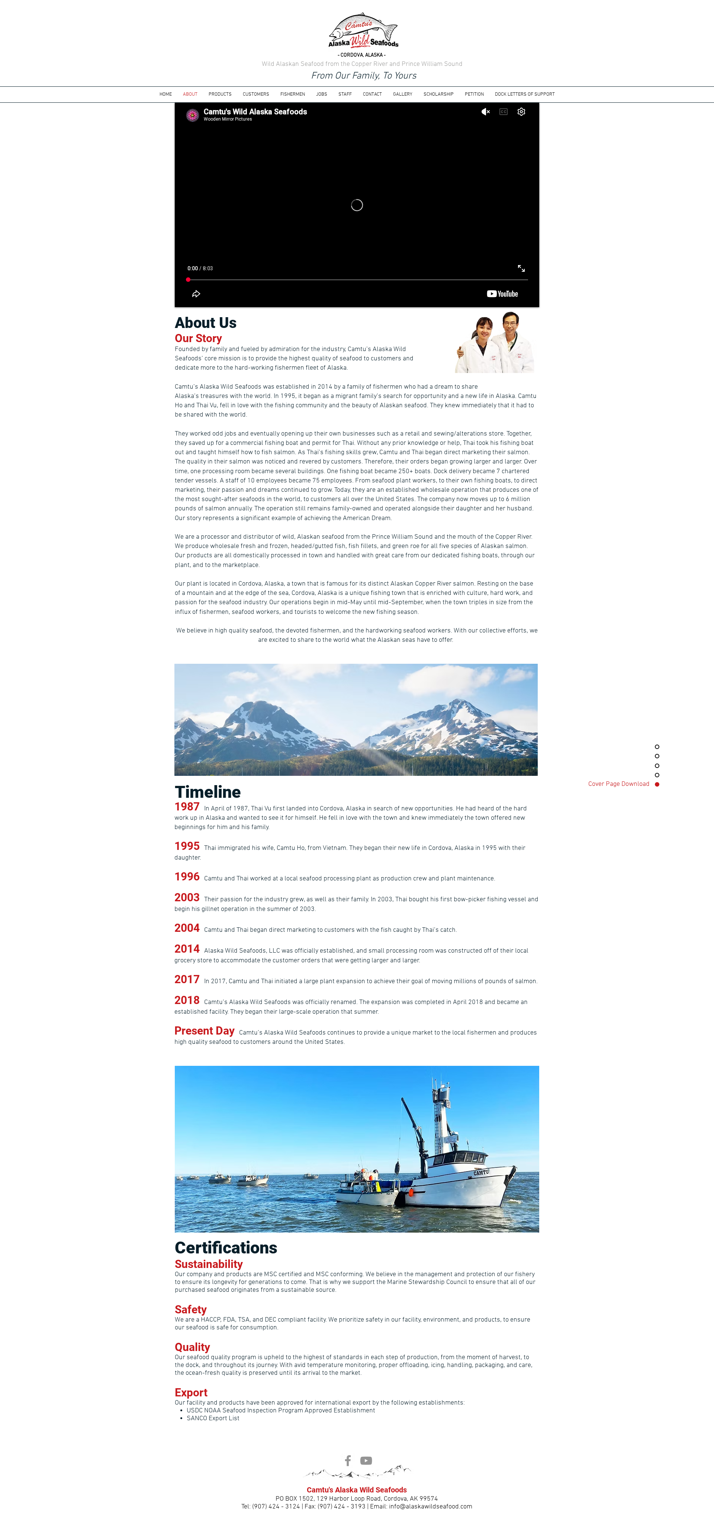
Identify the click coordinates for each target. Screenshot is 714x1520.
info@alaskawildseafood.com (430, 1507)
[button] (322, 94)
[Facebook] (348, 1460)
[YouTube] (366, 1460)
